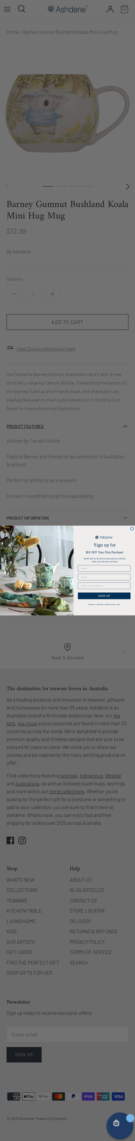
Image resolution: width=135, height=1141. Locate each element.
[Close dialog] (132, 528)
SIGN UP (104, 595)
